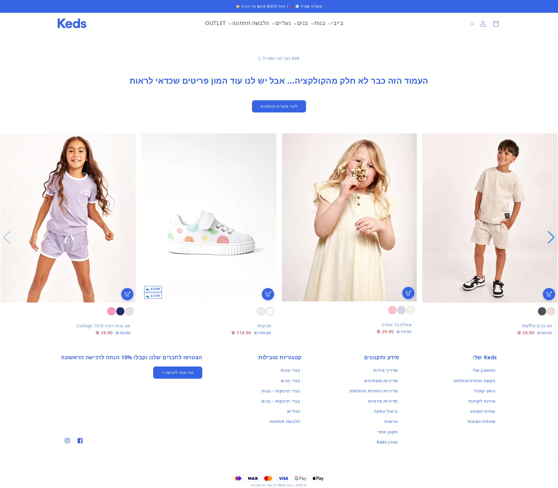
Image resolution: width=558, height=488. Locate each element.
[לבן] (270, 311)
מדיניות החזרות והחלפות (373, 391)
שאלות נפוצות (482, 421)
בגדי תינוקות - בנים (281, 401)
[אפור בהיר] (261, 311)
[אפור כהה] (542, 311)
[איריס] (401, 310)
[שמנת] (410, 310)
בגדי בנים (290, 380)
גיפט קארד (485, 391)
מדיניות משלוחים (381, 380)
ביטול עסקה (386, 411)
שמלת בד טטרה (397, 324)
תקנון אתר (388, 432)
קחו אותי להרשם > (178, 372)
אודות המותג (483, 411)
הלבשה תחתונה (284, 421)
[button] (336, 23)
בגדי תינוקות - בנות (281, 391)
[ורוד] (392, 310)
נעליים (293, 411)
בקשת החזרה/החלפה (474, 380)
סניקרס (264, 325)
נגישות (391, 421)
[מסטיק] (111, 311)
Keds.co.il (286, 485)
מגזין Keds (387, 442)
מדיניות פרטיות (383, 401)
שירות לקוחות (482, 401)
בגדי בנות (290, 370)
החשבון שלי (484, 370)
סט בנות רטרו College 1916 (103, 325)
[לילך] (129, 311)
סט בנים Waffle (537, 325)
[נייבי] (120, 311)
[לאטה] (551, 311)
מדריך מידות (385, 370)
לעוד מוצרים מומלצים (279, 106)
